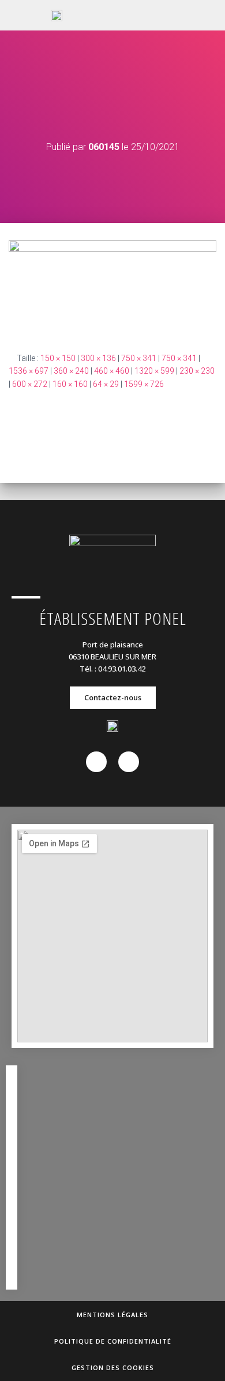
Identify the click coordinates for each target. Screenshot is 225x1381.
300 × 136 (98, 358)
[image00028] (112, 286)
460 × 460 (111, 370)
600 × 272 (29, 384)
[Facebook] (96, 761)
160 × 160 (70, 384)
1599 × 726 (144, 384)
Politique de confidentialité (112, 1341)
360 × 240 (71, 370)
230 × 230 (197, 370)
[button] (169, 15)
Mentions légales (112, 1314)
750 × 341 (138, 358)
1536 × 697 (28, 370)
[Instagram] (128, 761)
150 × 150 (58, 358)
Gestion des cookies (113, 1367)
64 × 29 (106, 384)
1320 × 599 (154, 370)
